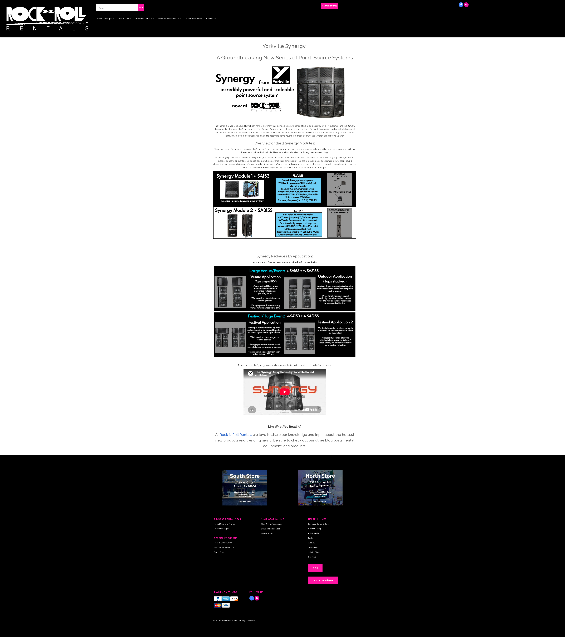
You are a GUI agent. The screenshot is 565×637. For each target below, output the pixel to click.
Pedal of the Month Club (169, 19)
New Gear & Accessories (271, 524)
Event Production (194, 19)
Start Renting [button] (329, 6)
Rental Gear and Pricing (224, 524)
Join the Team (314, 552)
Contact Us (313, 547)
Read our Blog (314, 529)
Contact (210, 19)
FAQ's (310, 538)
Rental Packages (105, 19)
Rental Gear (123, 19)
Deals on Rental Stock (270, 529)
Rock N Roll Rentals (236, 435)
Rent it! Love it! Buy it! (223, 543)
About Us (312, 543)
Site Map (312, 557)
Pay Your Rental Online (318, 524)
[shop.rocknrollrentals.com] (47, 18)
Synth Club (219, 552)
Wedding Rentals (143, 19)
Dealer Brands (267, 533)
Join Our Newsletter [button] (323, 580)
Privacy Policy (314, 533)
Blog (315, 568)
